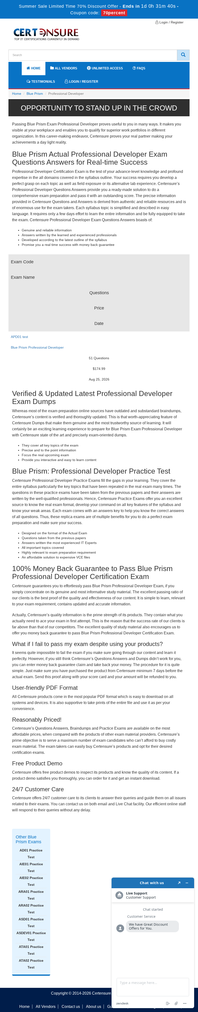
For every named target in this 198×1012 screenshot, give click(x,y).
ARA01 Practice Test (31, 895)
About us (93, 1007)
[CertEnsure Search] (183, 55)
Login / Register (171, 22)
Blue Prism (35, 93)
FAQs (140, 68)
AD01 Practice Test (31, 853)
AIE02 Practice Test (31, 881)
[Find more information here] (153, 943)
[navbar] (18, 66)
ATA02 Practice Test (31, 964)
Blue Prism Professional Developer (37, 347)
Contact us (71, 1007)
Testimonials (42, 81)
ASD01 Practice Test (31, 922)
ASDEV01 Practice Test (31, 936)
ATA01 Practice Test (31, 950)
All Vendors (65, 68)
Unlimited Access (107, 68)
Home (35, 68)
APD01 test (19, 337)
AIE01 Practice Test (31, 867)
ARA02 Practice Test (31, 908)
